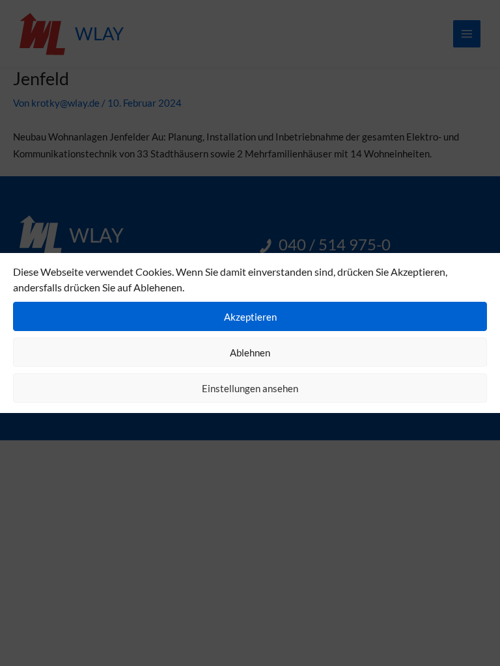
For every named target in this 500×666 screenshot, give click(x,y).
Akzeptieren (250, 317)
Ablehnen (250, 352)
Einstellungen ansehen (250, 388)
